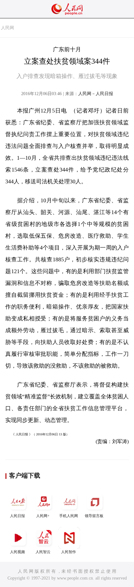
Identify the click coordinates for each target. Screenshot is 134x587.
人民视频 (17, 552)
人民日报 (17, 516)
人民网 (7, 27)
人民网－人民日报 (95, 93)
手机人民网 (68, 516)
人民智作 (68, 552)
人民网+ (43, 516)
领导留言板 (94, 516)
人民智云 (43, 552)
